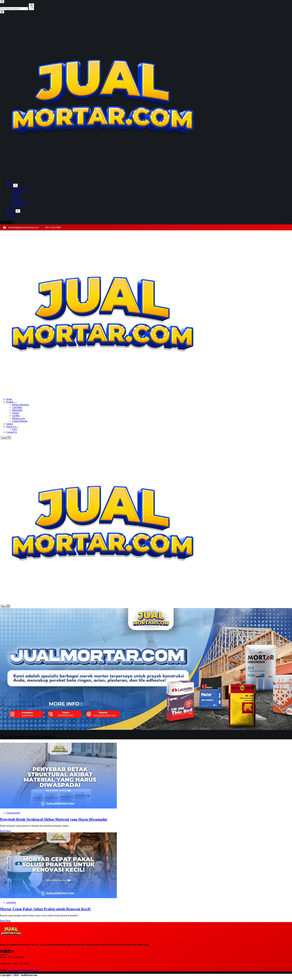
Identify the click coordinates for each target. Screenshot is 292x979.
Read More (5, 831)
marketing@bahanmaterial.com (23, 227)
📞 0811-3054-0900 (51, 227)
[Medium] (12, 952)
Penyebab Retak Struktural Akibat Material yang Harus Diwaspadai (53, 819)
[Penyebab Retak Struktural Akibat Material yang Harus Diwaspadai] (58, 807)
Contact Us (11, 432)
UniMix (16, 415)
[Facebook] (2, 952)
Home (9, 399)
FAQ (14, 429)
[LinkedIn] (9, 952)
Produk (9, 402)
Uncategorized (13, 813)
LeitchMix (17, 407)
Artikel (9, 424)
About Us (11, 426)
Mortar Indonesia (20, 404)
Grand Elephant (19, 421)
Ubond (15, 413)
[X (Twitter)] (5, 952)
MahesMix (17, 410)
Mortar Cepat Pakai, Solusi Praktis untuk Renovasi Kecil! (45, 909)
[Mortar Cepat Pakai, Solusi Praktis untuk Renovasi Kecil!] (58, 897)
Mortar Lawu (18, 418)
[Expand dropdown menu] (15, 402)
